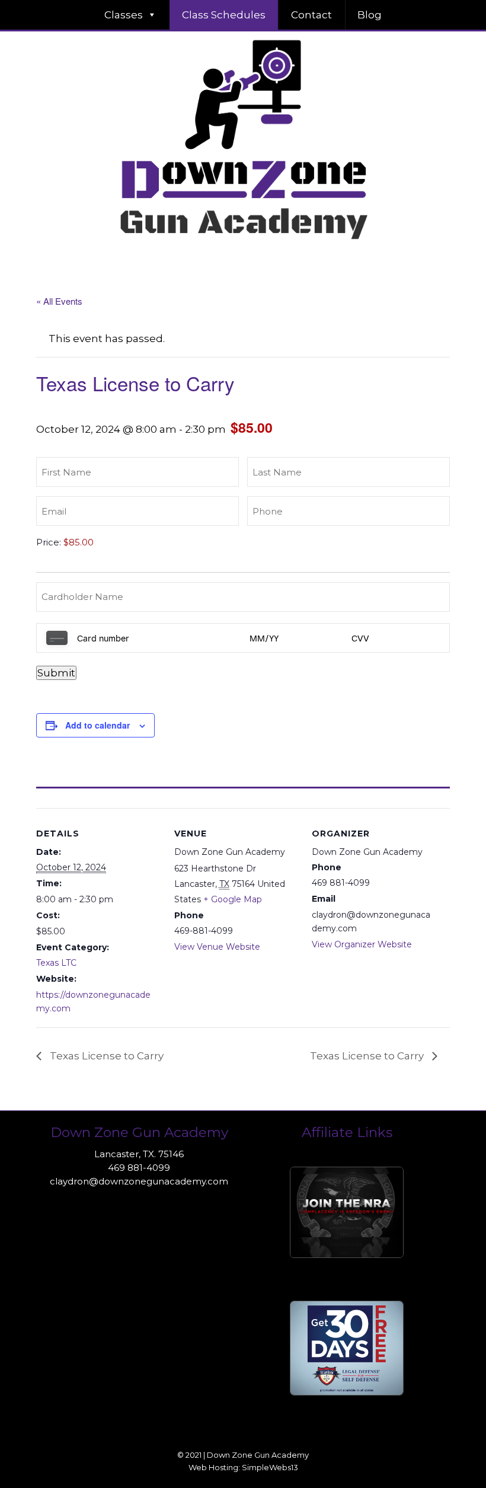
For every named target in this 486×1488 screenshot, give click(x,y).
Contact (311, 15)
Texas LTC (56, 962)
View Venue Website (217, 946)
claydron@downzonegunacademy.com (139, 1181)
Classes (123, 15)
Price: (48, 542)
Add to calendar (97, 725)
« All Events (59, 301)
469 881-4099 (139, 1167)
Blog (369, 15)
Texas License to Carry (105, 1056)
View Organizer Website (362, 944)
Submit (56, 673)
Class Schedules (224, 15)
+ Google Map (232, 899)
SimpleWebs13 (270, 1467)
